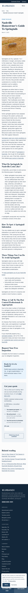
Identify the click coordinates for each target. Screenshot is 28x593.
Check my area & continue (14, 435)
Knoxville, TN (5, 529)
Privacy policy (5, 571)
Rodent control (6, 512)
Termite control (6, 515)
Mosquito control (6, 517)
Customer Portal (15, 1)
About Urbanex (6, 546)
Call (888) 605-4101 (7, 590)
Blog (7, 10)
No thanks (14, 584)
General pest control (7, 510)
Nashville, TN (5, 527)
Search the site (6, 568)
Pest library (5, 556)
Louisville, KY (5, 534)
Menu (23, 6)
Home (3, 10)
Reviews (4, 549)
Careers (24, 1)
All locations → (6, 539)
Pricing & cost (5, 554)
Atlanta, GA (5, 537)
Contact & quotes (6, 561)
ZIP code (6, 426)
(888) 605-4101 (7, 502)
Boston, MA (5, 532)
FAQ (3, 551)
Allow (6, 584)
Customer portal (6, 564)
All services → (5, 520)
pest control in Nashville (16, 158)
